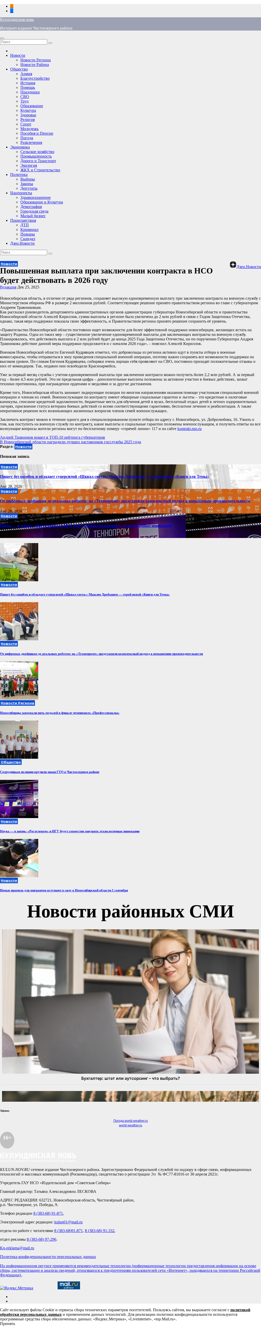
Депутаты (28, 188)
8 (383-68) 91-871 (48, 1213)
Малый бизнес (33, 216)
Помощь (27, 87)
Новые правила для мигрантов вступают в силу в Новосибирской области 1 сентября (64, 890)
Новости (17, 55)
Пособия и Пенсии (36, 133)
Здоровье (28, 115)
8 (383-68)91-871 (68, 1230)
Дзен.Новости (22, 243)
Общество (19, 69)
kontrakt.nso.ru (189, 428)
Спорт (25, 124)
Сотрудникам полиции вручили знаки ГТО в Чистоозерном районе (49, 772)
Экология (28, 165)
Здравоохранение (35, 197)
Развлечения (31, 142)
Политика (19, 174)
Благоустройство (35, 78)
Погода (26, 138)
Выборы (27, 179)
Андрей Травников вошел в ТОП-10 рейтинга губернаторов (52, 437)
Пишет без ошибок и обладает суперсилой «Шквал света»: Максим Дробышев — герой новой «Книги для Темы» (104, 476)
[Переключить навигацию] (2, 38)
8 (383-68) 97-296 (41, 1239)
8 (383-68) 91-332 (99, 1230)
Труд (24, 101)
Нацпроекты (21, 193)
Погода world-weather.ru (130, 1121)
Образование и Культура (41, 202)
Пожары (27, 234)
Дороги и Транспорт (38, 161)
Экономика (20, 147)
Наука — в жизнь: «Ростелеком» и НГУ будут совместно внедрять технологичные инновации (86, 525)
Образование (31, 106)
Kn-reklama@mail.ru (17, 1248)
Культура (28, 110)
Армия (26, 74)
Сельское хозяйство (37, 151)
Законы (26, 184)
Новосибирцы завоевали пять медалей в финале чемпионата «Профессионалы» (60, 713)
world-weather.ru (130, 1125)
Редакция (8, 287)
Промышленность (36, 156)
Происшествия (23, 220)
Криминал (29, 229)
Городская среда (34, 211)
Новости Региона (35, 60)
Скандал (27, 239)
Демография (31, 206)
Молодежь (29, 129)
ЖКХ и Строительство (40, 170)
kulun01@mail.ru (68, 1222)
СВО (24, 96)
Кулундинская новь (17, 19)
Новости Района (34, 64)
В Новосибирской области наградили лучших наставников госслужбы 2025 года (70, 442)
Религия (27, 119)
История (27, 83)
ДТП (24, 225)
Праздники (30, 92)
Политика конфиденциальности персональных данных (48, 1256)
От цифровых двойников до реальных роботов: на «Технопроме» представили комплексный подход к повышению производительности (125, 501)
